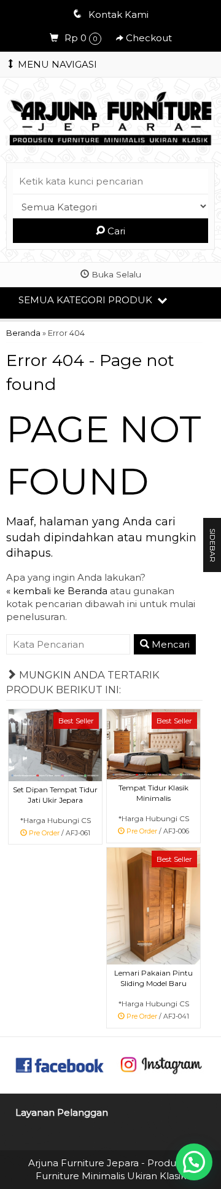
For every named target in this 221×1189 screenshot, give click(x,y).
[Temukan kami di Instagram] (161, 1064)
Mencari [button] (169, 644)
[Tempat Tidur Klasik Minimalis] (153, 744)
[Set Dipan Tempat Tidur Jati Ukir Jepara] (55, 744)
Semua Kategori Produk (86, 300)
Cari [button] (115, 231)
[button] (194, 1161)
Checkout (147, 38)
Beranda (23, 333)
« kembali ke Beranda (56, 591)
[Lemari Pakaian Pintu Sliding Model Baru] (153, 905)
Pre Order (60, 834)
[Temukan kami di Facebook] (60, 1064)
